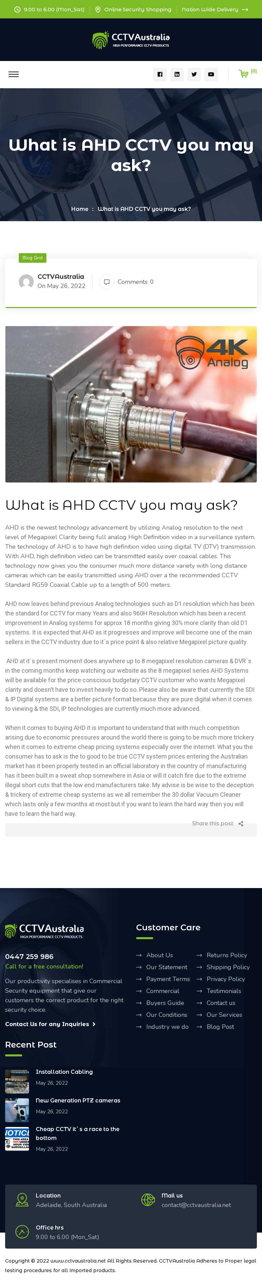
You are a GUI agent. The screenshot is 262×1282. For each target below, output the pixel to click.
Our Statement (166, 967)
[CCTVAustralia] (131, 39)
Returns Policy (227, 955)
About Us (159, 955)
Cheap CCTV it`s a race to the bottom (77, 1133)
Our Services (224, 1015)
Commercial (162, 991)
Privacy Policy (226, 979)
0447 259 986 (29, 956)
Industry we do (167, 1027)
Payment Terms (168, 979)
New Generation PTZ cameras (78, 1100)
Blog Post (220, 1027)
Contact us (221, 1003)
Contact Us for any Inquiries (47, 1024)
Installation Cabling (64, 1072)
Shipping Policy (228, 967)
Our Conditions (166, 1015)
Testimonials (224, 991)
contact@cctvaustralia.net (196, 1205)
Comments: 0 (136, 282)
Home (79, 209)
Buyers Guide (165, 1003)
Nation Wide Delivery (210, 9)
